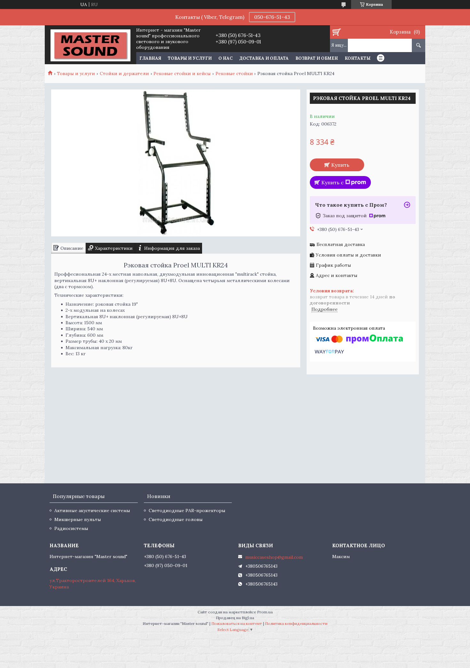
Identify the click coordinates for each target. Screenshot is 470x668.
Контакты (358, 58)
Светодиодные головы (176, 519)
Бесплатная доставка (341, 244)
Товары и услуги (190, 58)
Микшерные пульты (77, 519)
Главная (150, 58)
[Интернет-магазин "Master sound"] (90, 45)
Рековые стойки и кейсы (182, 73)
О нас (225, 58)
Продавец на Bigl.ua (235, 617)
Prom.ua (265, 612)
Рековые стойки (234, 73)
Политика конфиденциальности (296, 623)
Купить (340, 165)
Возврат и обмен (316, 58)
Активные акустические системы (92, 510)
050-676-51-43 (272, 17)
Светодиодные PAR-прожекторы (187, 510)
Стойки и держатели (124, 73)
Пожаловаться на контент (236, 623)
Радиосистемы (71, 528)
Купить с (332, 182)
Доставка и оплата (264, 58)
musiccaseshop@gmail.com (274, 557)
